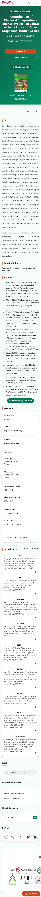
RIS (27, 549)
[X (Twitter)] (20, 837)
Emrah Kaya (13, 41)
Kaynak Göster (19, 57)
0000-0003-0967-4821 (12, 474)
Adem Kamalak (27, 41)
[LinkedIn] (28, 837)
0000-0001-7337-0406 (12, 461)
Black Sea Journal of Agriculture (20, 97)
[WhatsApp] (13, 837)
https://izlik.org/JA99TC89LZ (15, 537)
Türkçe (28, 3)
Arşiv (4, 763)
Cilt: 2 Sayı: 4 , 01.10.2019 (15, 772)
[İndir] (35, 817)
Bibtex (36, 549)
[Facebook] (6, 837)
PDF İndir (19, 51)
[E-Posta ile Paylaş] (35, 837)
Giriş (36, 3)
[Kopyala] (35, 572)
